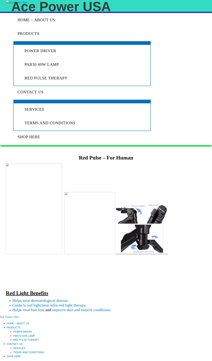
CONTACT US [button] (31, 92)
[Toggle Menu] (82, 43)
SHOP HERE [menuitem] (14, 356)
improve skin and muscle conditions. (81, 310)
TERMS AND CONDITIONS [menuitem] (28, 352)
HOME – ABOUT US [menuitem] (18, 323)
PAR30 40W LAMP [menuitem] (24, 335)
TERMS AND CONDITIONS (50, 123)
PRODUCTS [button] (28, 33)
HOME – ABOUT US (36, 20)
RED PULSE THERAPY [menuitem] (26, 339)
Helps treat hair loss (28, 310)
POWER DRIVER (40, 51)
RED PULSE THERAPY (46, 78)
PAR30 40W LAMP (42, 64)
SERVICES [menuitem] (19, 348)
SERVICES (34, 109)
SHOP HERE (29, 137)
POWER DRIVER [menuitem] (22, 331)
